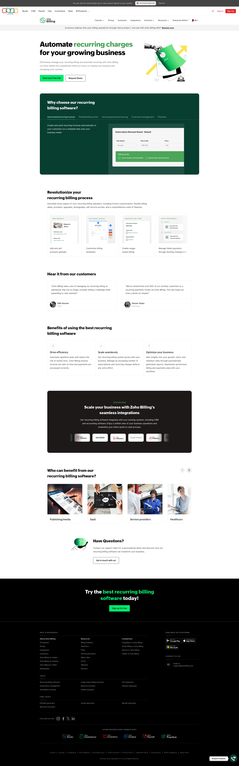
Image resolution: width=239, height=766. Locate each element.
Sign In (220, 11)
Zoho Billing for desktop (49, 661)
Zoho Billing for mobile (48, 657)
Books (25, 11)
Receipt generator (129, 703)
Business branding (88, 686)
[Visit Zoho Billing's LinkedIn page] (73, 719)
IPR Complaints (84, 752)
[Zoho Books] (67, 736)
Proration (162, 117)
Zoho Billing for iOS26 (48, 665)
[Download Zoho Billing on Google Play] (173, 640)
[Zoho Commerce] (88, 736)
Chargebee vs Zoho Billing (132, 643)
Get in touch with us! (106, 560)
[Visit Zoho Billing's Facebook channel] (63, 719)
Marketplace (44, 669)
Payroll (41, 11)
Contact (53, 752)
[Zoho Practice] (169, 736)
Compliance (72, 752)
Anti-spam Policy (99, 752)
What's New (85, 657)
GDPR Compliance (170, 752)
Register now (168, 28)
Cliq (50, 11)
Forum (83, 661)
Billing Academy (87, 643)
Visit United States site (147, 3)
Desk (70, 11)
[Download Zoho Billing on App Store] (189, 640)
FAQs (83, 650)
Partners (84, 669)
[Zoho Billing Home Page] (48, 20)
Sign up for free (119, 608)
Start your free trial (52, 78)
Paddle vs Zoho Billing (130, 654)
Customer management (143, 117)
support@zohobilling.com (183, 666)
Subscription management (50, 686)
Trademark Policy (142, 752)
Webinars (84, 665)
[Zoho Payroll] (149, 736)
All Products (81, 11)
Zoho (10, 11)
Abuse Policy (184, 752)
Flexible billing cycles (88, 117)
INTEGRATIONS (119, 403)
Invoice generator (88, 703)
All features (44, 643)
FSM (33, 11)
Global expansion (87, 690)
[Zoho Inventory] (110, 736)
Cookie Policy (156, 752)
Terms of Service (114, 752)
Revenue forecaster (47, 707)
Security (61, 752)
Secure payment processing (115, 117)
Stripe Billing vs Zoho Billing (132, 646)
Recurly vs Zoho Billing (130, 650)
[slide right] (189, 470)
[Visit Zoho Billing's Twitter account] (68, 719)
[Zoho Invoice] (130, 736)
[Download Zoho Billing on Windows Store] (173, 647)
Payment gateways (129, 686)
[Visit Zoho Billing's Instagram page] (58, 719)
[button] (195, 20)
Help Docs (85, 646)
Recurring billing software (50, 682)
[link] (70, 11)
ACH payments (128, 682)
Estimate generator (47, 703)
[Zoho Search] (213, 11)
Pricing (42, 646)
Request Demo (76, 78)
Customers (44, 654)
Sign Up (230, 11)
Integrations (44, 650)
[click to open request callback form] (233, 758)
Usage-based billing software (92, 682)
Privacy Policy (128, 752)
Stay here (162, 3)
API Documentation (88, 654)
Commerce (60, 11)
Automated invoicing (48, 690)
